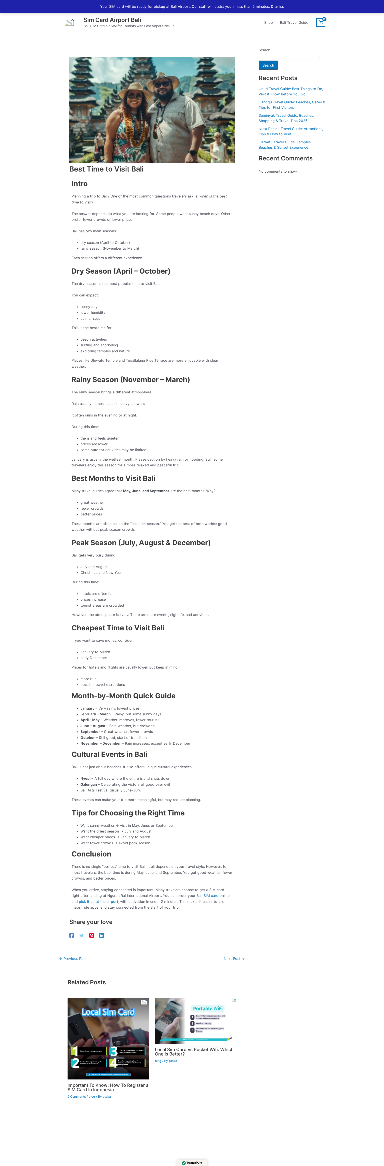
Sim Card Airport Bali (112, 19)
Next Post (234, 958)
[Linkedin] (101, 935)
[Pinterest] (91, 935)
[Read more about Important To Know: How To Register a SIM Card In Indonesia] (108, 1038)
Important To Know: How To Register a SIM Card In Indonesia (108, 1087)
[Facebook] (71, 935)
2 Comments (77, 1096)
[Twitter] (81, 935)
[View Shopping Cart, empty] (320, 22)
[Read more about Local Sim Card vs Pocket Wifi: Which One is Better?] (196, 1020)
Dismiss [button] (277, 6)
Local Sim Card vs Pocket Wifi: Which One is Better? (194, 1052)
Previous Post (73, 958)
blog (92, 1096)
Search (264, 50)
